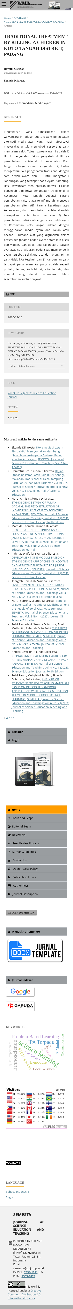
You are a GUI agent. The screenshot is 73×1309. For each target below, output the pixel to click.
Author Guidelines (24, 852)
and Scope (22, 818)
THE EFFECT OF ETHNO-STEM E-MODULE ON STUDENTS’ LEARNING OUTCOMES (40, 632)
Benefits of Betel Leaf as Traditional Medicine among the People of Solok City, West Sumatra (40, 604)
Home (7, 17)
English (10, 1197)
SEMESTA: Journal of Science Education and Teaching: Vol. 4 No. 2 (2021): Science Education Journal (40, 573)
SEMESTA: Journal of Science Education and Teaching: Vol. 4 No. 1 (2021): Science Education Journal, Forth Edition (40, 518)
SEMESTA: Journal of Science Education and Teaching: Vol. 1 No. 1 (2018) (40, 463)
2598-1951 (31, 1272)
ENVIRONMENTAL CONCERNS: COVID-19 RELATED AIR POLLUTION (38, 587)
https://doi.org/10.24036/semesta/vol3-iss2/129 (36, 93)
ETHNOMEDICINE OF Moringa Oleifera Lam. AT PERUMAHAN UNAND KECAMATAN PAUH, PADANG (40, 659)
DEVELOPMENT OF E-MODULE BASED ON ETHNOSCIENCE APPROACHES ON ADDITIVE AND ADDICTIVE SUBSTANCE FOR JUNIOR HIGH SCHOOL (40, 563)
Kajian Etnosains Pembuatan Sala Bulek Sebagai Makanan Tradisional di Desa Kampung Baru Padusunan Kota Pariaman (38, 477)
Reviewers (19, 835)
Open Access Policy (25, 869)
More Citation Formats (22, 365)
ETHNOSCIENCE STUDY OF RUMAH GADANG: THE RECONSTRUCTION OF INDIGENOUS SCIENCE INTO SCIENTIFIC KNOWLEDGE (37, 508)
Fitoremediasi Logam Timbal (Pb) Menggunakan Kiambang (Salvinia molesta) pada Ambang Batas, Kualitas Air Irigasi (37, 453)
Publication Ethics (24, 877)
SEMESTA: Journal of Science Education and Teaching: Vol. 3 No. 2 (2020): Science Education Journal (40, 545)
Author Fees (20, 885)
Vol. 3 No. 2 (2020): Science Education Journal (34, 21)
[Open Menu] (4, 4)
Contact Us (19, 860)
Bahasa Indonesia (17, 1191)
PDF (12, 294)
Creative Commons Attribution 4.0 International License (24, 1294)
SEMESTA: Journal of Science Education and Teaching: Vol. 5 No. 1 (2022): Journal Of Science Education (40, 488)
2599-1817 (28, 1276)
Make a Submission (21, 912)
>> (12, 717)
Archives (20, 17)
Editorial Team (21, 826)
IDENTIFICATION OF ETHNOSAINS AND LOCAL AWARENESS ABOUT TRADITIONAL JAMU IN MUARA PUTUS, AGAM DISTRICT (38, 534)
